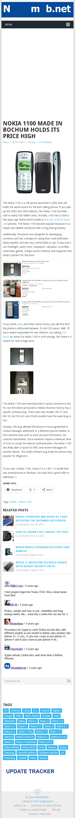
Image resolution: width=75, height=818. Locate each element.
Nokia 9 (8, 742)
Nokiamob (42, 797)
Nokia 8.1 (42, 736)
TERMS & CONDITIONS (32, 809)
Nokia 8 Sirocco (24, 736)
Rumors (52, 747)
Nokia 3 (44, 721)
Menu (8, 24)
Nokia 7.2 (55, 731)
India (56, 715)
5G (5, 710)
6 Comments (22, 524)
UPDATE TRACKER (40, 814)
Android (15, 710)
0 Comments (22, 570)
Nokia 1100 (25, 501)
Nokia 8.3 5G (58, 736)
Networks (9, 721)
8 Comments (22, 555)
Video (33, 757)
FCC (35, 710)
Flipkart (57, 710)
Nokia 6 (49, 726)
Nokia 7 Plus (25, 731)
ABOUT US (20, 805)
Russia (63, 747)
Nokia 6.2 (9, 731)
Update (22, 757)
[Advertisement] (37, 65)
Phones (31, 142)
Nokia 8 (8, 736)
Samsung (9, 752)
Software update (48, 752)
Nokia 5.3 (35, 726)
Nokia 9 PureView (26, 742)
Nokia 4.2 (9, 726)
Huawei (46, 715)
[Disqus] (37, 625)
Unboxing (9, 757)
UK (62, 752)
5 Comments (45, 142)
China (26, 710)
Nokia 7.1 (41, 731)
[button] (21, 357)
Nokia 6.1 (62, 726)
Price (41, 747)
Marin (6, 142)
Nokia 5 (22, 726)
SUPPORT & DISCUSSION (46, 805)
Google (8, 715)
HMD (18, 715)
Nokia (13, 501)
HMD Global (32, 715)
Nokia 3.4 (57, 721)
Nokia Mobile (11, 747)
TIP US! (56, 809)
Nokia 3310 (45, 742)
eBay (20, 324)
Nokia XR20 (28, 747)
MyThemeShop (43, 801)
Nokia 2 (32, 721)
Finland (45, 710)
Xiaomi (43, 757)
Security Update (26, 752)
